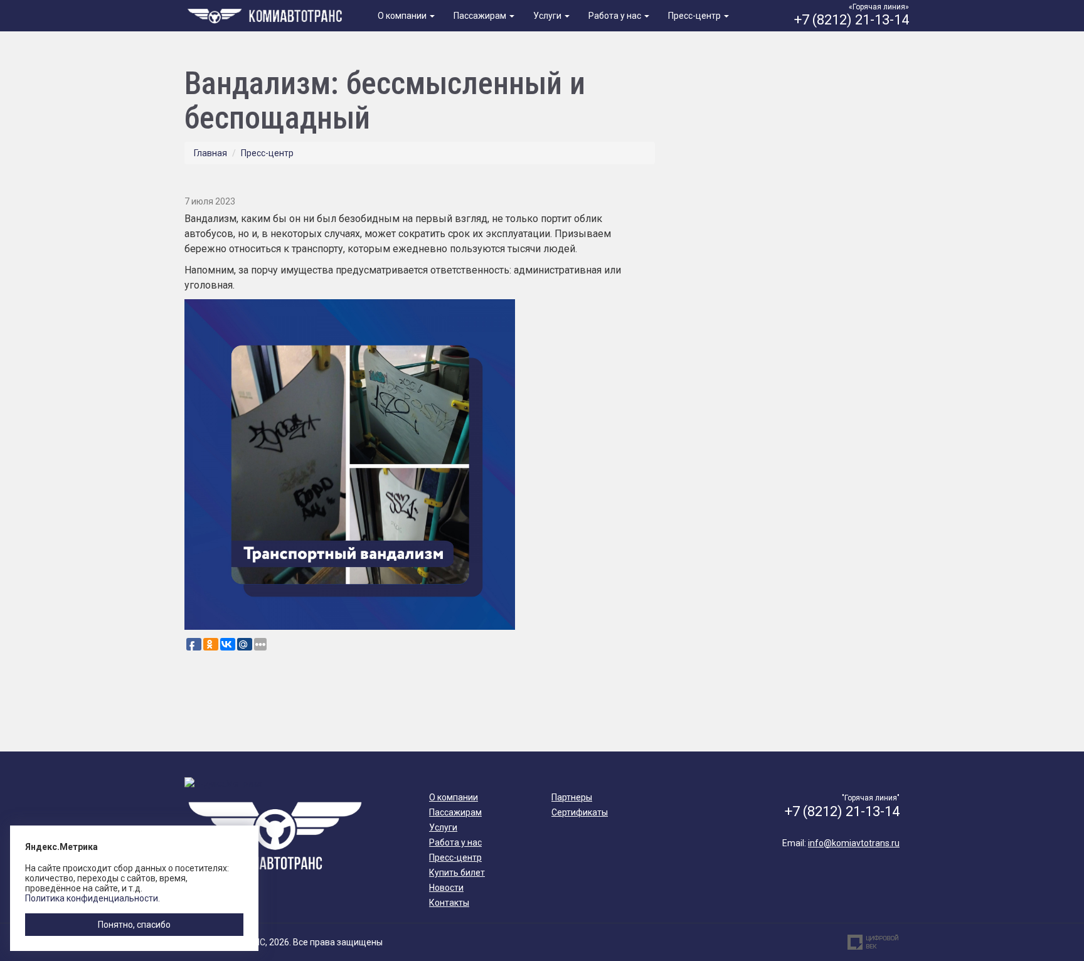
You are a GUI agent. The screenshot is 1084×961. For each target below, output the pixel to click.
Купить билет (457, 873)
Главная (210, 153)
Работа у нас (615, 16)
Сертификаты (579, 812)
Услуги (548, 16)
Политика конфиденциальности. (92, 898)
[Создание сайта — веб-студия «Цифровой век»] (873, 942)
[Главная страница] (266, 14)
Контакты (449, 903)
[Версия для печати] (651, 180)
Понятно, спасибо (134, 925)
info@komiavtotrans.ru (854, 843)
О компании (403, 16)
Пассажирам (481, 16)
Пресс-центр (695, 16)
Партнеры (571, 797)
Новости (446, 888)
